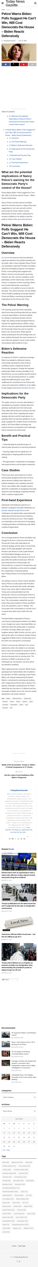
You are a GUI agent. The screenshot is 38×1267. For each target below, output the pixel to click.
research (21, 1210)
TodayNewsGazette (9, 41)
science (7, 1213)
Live (29, 1195)
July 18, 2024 (22, 41)
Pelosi (18, 701)
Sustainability (8, 1221)
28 (34, 1142)
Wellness (28, 1228)
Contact (14, 1246)
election (5, 701)
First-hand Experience (18, 163)
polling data (31, 205)
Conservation (24, 1166)
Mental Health (22, 1199)
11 (19, 1133)
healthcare (7, 1184)
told (26, 704)
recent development (12, 258)
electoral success (28, 388)
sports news (8, 1217)
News (16, 1202)
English (6, 979)
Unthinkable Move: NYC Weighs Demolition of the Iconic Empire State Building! (24, 1077)
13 (29, 1133)
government (18, 1180)
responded (13, 704)
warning (5, 708)
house (12, 701)
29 (4, 1146)
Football (6, 1180)
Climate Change (9, 1166)
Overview (14, 138)
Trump (6, 1228)
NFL (25, 1202)
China (29, 1162)
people (17, 1206)
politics (25, 701)
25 (19, 1142)
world (6, 1232)
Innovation (20, 1184)
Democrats (27, 698)
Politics (9, 9)
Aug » (8, 1150)
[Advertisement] (19, 87)
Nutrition (7, 1206)
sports (31, 1213)
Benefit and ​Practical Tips (20, 155)
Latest (24, 1191)
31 (14, 1146)
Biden (8, 698)
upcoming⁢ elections (24, 219)
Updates (17, 1228)
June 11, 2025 (7, 939)
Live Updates (8, 1199)
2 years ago (17, 1070)
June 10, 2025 (7, 973)
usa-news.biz (14, 832)
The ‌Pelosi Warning (17, 142)
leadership (7, 1195)
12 (24, 1133)
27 (29, 1142)
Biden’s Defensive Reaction (21, 145)
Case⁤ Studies (15, 159)
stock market (21, 1217)
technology (22, 1221)
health (30, 1180)
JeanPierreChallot (10, 1191)
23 (9, 1142)
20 (29, 1137)
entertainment (20, 1177)
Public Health (8, 1210)
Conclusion (14, 166)
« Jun (3, 1150)
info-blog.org (16, 830)
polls (31, 701)
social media (19, 1213)
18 (19, 1137)
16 (9, 1137)
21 (34, 1137)
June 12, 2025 (7, 880)
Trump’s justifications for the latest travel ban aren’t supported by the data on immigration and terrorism (19, 906)
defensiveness (17, 698)
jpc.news (23, 832)
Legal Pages (22, 1246)
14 (34, 1133)
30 (9, 1146)
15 (4, 1137)
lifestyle (19, 1195)
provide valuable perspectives (13, 510)
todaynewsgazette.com (21, 1257)
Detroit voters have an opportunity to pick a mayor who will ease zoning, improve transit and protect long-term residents (18, 875)
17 (14, 1137)
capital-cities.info (26, 830)
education (7, 1177)
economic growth (21, 1169)
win (11, 708)
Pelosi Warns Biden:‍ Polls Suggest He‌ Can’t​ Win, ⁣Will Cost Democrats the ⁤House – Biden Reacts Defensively (20, 132)
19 (24, 1137)
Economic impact (9, 1173)
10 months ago (18, 1038)
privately (5, 704)
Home (3, 9)
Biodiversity (17, 1162)
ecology (7, 1169)
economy (23, 1173)
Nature (6, 1202)
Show (21, 704)
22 (4, 1142)
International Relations (11, 1188)
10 (14, 1133)
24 (14, 1142)
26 (24, 1142)
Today (6, 1224)
